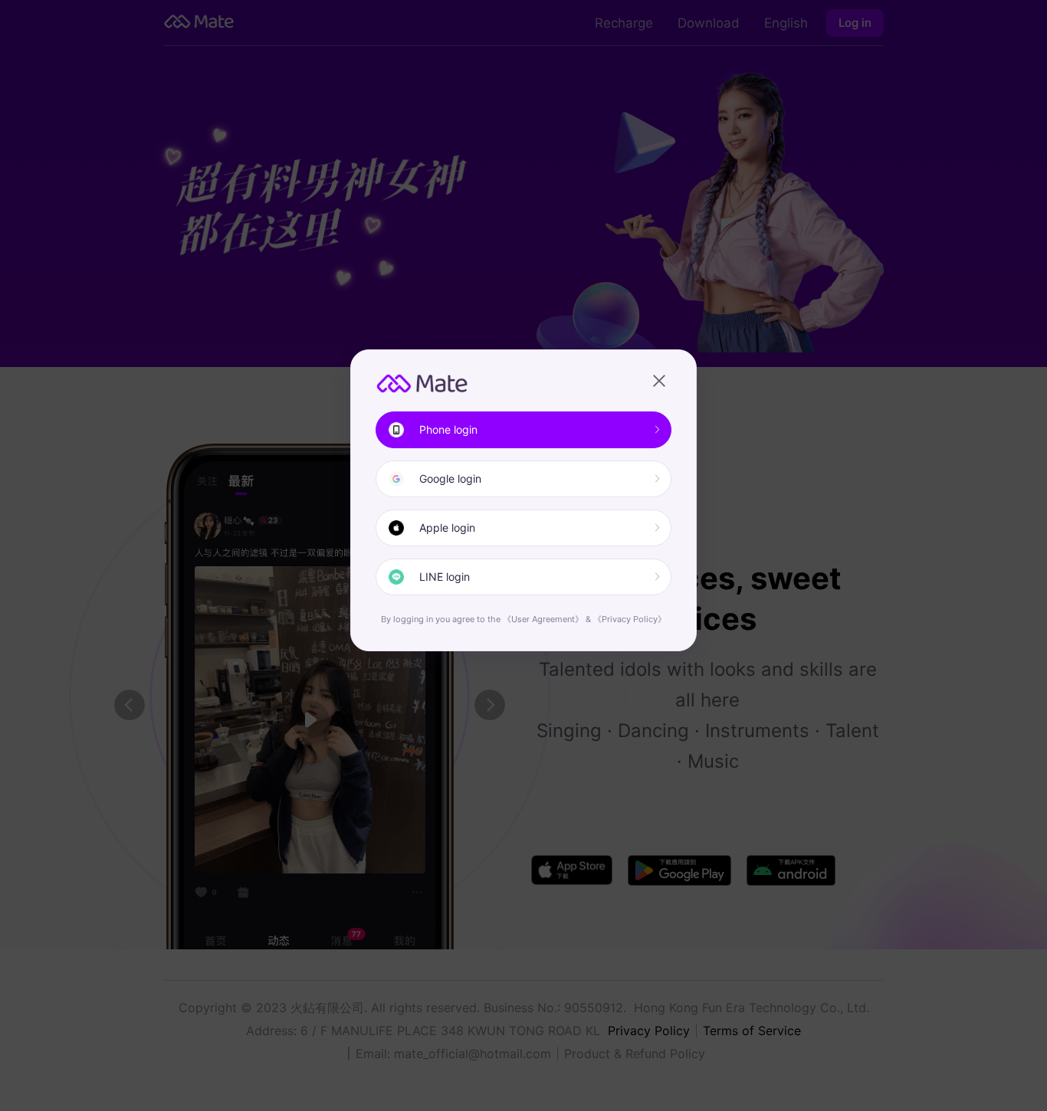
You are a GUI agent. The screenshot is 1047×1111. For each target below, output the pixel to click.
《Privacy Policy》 (629, 619)
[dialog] (523, 500)
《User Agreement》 (543, 619)
